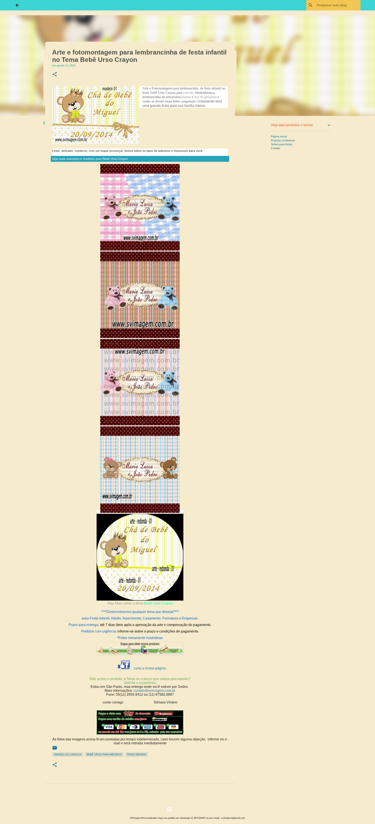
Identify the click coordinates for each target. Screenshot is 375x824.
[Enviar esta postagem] (54, 749)
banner (186, 97)
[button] (54, 75)
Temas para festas (281, 144)
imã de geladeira (205, 97)
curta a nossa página (150, 668)
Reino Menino (136, 754)
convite (188, 92)
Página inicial (279, 136)
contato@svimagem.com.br (154, 690)
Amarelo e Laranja (68, 754)
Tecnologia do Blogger (190, 809)
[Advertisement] (257, 187)
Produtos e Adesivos (283, 140)
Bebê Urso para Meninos (104, 754)
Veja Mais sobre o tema (125, 603)
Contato (275, 148)
